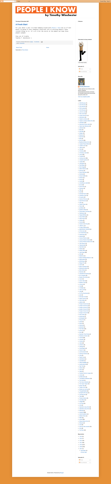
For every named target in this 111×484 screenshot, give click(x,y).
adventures (82, 117)
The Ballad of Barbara (84, 378)
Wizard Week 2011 (83, 421)
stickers (81, 367)
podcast (81, 325)
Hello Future (82, 218)
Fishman (81, 188)
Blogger (62, 472)
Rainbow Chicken (83, 335)
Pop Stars (81, 328)
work (80, 424)
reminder (81, 339)
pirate (80, 321)
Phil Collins (82, 314)
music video (82, 280)
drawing (81, 174)
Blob (80, 138)
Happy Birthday (83, 215)
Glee (80, 202)
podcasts (81, 327)
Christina (81, 151)
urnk (80, 405)
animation (81, 122)
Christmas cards (83, 152)
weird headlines (83, 414)
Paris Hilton (82, 300)
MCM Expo (82, 261)
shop (80, 355)
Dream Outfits (82, 176)
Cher (80, 149)
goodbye (81, 208)
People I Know (56, 28)
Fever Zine (81, 186)
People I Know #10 (83, 304)
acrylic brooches (83, 115)
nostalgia (81, 287)
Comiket (81, 156)
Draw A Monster (83, 172)
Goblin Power (82, 204)
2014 (81, 436)
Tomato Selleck (83, 398)
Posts (81, 69)
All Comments (83, 71)
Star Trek (81, 366)
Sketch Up (81, 357)
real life (81, 337)
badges (81, 133)
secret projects (82, 351)
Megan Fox (82, 263)
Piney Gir (81, 319)
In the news (82, 231)
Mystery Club (82, 282)
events (80, 181)
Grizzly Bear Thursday (84, 211)
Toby (80, 396)
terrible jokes (82, 376)
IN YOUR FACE (83, 232)
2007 (81, 448)
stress (80, 369)
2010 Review (82, 104)
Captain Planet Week (84, 144)
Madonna (81, 255)
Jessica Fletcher (83, 238)
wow (80, 428)
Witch (80, 417)
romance (81, 344)
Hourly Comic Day (83, 223)
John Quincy (82, 243)
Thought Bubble (83, 391)
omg (80, 291)
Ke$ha (80, 248)
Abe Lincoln (82, 113)
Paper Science (82, 298)
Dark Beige (82, 165)
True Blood (82, 399)
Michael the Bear (83, 268)
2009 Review (82, 103)
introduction (22, 43)
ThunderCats (82, 394)
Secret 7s (81, 350)
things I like (82, 385)
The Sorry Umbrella (84, 382)
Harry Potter (82, 216)
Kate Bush (81, 247)
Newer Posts (19, 47)
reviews (81, 341)
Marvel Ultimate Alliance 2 (85, 257)
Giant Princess (82, 200)
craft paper (81, 163)
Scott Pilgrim (82, 348)
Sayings (81, 346)
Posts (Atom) (25, 50)
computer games (83, 159)
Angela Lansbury (83, 119)
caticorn (81, 147)
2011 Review (82, 106)
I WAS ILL (81, 225)
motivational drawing (84, 273)
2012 (81, 440)
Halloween (81, 213)
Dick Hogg (81, 167)
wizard (80, 419)
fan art (80, 184)
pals (80, 295)
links (80, 254)
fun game (81, 197)
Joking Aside (82, 245)
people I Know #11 (83, 305)
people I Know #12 (83, 307)
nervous (81, 284)
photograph (82, 318)
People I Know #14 (83, 311)
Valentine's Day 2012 (84, 408)
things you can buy (83, 389)
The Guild (81, 380)
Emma (80, 179)
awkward (81, 127)
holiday (81, 220)
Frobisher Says (82, 195)
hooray (81, 222)
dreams (81, 177)
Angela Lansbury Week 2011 (86, 120)
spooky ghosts (82, 364)
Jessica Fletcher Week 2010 (86, 241)
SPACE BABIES (83, 362)
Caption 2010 (82, 145)
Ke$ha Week (82, 250)
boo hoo (81, 140)
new (80, 286)
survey (80, 375)
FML (80, 190)
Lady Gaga (82, 252)
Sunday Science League (85, 373)
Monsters (81, 272)
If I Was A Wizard (83, 227)
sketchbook (82, 359)
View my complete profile (84, 96)
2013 (81, 438)
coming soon (82, 158)
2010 (81, 444)
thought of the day (83, 392)
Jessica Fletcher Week (84, 240)
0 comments (36, 41)
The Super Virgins (83, 383)
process (81, 330)
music (80, 279)
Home (47, 47)
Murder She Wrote (83, 277)
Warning (81, 410)
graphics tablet (82, 209)
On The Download (83, 293)
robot (80, 343)
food (80, 191)
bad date (81, 131)
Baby (80, 129)
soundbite (81, 360)
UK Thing (81, 403)
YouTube (81, 430)
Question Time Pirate (84, 334)
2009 (81, 446)
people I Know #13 (83, 309)
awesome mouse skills (84, 124)
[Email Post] (41, 41)
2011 (81, 442)
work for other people (84, 426)
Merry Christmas (83, 266)
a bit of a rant (82, 112)
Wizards (81, 423)
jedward (81, 236)
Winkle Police (82, 416)
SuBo (80, 371)
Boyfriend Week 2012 (84, 142)
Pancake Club (82, 296)
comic (80, 154)
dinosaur (81, 170)
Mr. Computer (82, 275)
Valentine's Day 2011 (84, 407)
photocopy (81, 316)
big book (81, 136)
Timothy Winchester (85, 86)
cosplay (81, 161)
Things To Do (82, 387)
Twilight (81, 401)
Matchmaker (82, 259)
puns (80, 332)
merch (80, 264)
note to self (81, 289)
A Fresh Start (21, 24)
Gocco (80, 206)
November (83, 450)
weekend (81, 412)
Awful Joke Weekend (84, 126)
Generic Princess (83, 199)
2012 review (82, 108)
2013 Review (82, 110)
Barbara (81, 135)
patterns (81, 302)
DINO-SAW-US (82, 168)
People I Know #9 (83, 312)
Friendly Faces (82, 193)
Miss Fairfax (82, 270)
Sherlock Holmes (83, 353)
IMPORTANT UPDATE (84, 229)
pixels (80, 323)
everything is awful (83, 183)
